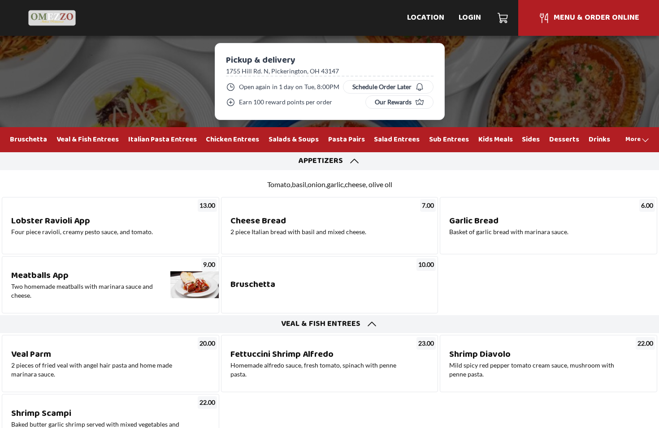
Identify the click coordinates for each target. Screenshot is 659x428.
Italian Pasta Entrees (162, 139)
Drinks (599, 139)
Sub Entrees (449, 139)
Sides (531, 139)
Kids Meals (495, 139)
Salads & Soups (294, 139)
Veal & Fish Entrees (87, 139)
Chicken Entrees (232, 139)
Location (425, 17)
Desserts (564, 139)
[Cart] (503, 18)
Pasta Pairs (346, 139)
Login (470, 17)
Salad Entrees (397, 139)
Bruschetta (28, 139)
